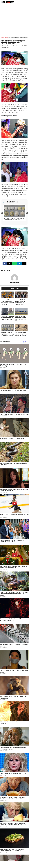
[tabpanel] (14, 212)
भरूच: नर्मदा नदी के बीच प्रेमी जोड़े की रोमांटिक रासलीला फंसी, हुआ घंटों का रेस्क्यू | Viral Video (7, 318)
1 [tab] (9, 222)
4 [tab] (15, 222)
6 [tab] (20, 222)
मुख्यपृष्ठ (2, 37)
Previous (2, 213)
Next (27, 213)
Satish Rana (14, 282)
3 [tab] (13, 222)
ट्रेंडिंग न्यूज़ (6, 37)
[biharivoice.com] (7, 2)
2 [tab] (11, 222)
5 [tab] (18, 222)
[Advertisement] (14, 20)
